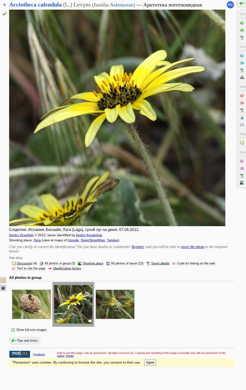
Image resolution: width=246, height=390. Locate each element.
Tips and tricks (27, 340)
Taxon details (160, 263)
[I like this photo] (3, 280)
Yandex (112, 240)
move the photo (192, 247)
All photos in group (57, 263)
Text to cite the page (31, 268)
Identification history (67, 268)
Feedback (39, 354)
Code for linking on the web (196, 263)
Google (73, 240)
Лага (37, 240)
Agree (150, 362)
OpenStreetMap (93, 240)
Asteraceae (121, 5)
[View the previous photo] (32, 118)
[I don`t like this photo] (3, 288)
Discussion (24, 263)
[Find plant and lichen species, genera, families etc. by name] (4, 13)
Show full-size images (31, 330)
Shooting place (93, 263)
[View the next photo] (202, 118)
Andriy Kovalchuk (89, 235)
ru (230, 4)
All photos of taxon (124, 263)
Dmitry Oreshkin (21, 235)
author (60, 355)
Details (70, 355)
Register (138, 247)
